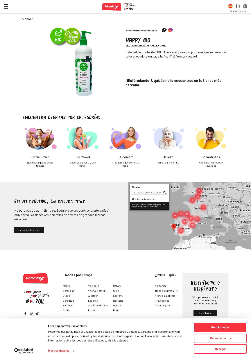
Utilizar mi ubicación (145, 199)
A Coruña (68, 305)
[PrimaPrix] (119, 7)
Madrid (67, 285)
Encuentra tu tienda (29, 229)
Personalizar (218, 338)
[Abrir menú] (6, 7)
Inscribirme (205, 312)
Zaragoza (68, 300)
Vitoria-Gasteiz (96, 290)
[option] (230, 6)
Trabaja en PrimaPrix (166, 290)
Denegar (220, 348)
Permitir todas (220, 327)
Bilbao (66, 295)
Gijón (116, 290)
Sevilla (66, 310)
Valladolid (93, 285)
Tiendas (136, 187)
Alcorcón (93, 295)
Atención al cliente (165, 295)
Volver (29, 18)
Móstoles (118, 300)
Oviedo (117, 305)
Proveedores (162, 300)
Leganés (93, 300)
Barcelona (68, 290)
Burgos (92, 310)
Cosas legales (163, 305)
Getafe (117, 285)
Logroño (118, 295)
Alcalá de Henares (98, 305)
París (116, 310)
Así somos (160, 285)
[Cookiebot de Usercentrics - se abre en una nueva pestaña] (24, 351)
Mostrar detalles (58, 350)
